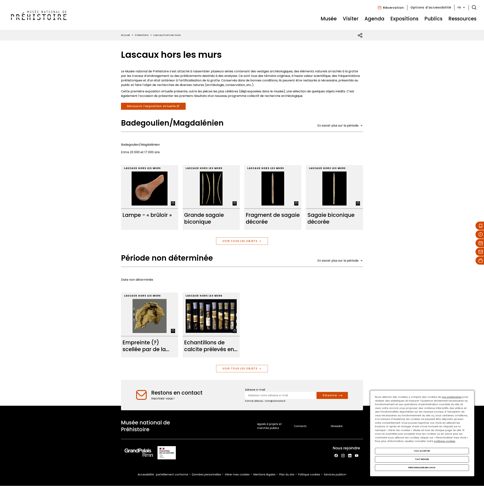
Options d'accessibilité (430, 7)
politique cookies (444, 441)
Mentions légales (264, 474)
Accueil (125, 35)
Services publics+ (335, 474)
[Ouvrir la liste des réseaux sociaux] (360, 35)
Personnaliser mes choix (421, 467)
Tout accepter (422, 451)
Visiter (350, 18)
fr (459, 7)
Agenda (374, 18)
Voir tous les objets (239, 241)
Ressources (462, 18)
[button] (474, 7)
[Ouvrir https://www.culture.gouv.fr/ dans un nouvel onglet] (166, 453)
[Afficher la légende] (173, 203)
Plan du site (286, 474)
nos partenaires (452, 397)
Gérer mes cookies (237, 474)
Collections (142, 35)
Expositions (404, 18)
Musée (329, 18)
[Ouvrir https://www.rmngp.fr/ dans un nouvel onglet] (139, 453)
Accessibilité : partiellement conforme (163, 474)
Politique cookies (309, 474)
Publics (433, 18)
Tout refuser (422, 459)
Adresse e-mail (255, 390)
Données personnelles (206, 474)
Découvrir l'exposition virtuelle (151, 106)
